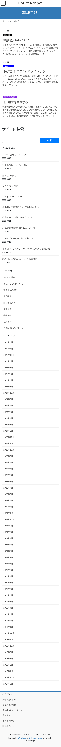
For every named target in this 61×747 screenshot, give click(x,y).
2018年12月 (8, 633)
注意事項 (7, 296)
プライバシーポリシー (12, 196)
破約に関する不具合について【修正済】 (20, 259)
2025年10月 (8, 355)
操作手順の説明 (9, 97)
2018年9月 (8, 652)
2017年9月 (8, 684)
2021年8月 (8, 532)
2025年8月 (8, 367)
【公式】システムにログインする (23, 71)
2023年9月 (8, 456)
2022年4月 (8, 500)
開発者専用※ (9, 302)
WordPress (22, 738)
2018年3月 (8, 658)
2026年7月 (8, 349)
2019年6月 (8, 595)
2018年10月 (8, 646)
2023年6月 (8, 475)
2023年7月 (8, 469)
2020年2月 (8, 589)
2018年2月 (8, 665)
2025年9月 (8, 361)
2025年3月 (8, 386)
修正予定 (7, 309)
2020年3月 (8, 582)
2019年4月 (8, 608)
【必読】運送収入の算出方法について (19, 238)
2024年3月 (8, 424)
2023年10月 (8, 450)
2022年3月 (8, 507)
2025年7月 (8, 374)
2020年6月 (8, 570)
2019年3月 (8, 614)
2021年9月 (8, 526)
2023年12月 (8, 437)
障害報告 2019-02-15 (15, 40)
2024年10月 (8, 393)
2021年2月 (8, 557)
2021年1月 (8, 564)
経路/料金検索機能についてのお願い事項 (20, 207)
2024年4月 (8, 418)
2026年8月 (8, 342)
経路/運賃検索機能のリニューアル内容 (19, 228)
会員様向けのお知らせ (13, 328)
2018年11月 (8, 639)
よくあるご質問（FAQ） (14, 284)
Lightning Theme (35, 738)
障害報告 (7, 35)
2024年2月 (8, 431)
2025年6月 (8, 380)
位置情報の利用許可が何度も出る (17, 217)
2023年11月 (8, 443)
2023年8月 (8, 462)
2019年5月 (8, 601)
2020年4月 (8, 576)
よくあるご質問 (9, 705)
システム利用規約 (10, 186)
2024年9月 (8, 399)
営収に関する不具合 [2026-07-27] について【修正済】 (26, 249)
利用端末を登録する (15, 102)
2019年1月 (8, 627)
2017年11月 (8, 671)
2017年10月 (8, 677)
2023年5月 (8, 481)
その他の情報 (9, 277)
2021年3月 (8, 551)
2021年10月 (8, 519)
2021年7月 (8, 538)
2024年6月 (8, 412)
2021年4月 (8, 544)
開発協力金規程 (9, 175)
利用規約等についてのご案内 (15, 165)
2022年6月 (8, 494)
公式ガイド (8, 66)
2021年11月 (8, 513)
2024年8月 (8, 405)
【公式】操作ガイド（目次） (15, 154)
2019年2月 (8, 620)
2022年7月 (8, 488)
